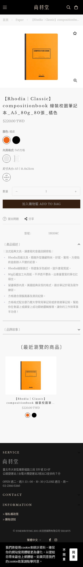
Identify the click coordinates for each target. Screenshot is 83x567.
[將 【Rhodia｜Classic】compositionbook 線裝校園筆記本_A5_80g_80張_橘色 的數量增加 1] (75, 191)
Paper (20, 20)
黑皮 (16, 140)
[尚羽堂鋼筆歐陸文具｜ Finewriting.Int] (41, 7)
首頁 (5, 20)
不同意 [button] (64, 554)
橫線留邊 (16, 158)
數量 (5, 191)
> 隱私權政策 (11, 514)
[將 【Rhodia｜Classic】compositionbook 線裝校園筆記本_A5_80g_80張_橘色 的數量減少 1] (16, 191)
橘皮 (6, 140)
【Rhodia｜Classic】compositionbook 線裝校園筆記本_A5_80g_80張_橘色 (31, 401)
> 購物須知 (9, 519)
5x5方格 (6, 158)
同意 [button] (73, 554)
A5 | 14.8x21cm (6, 177)
